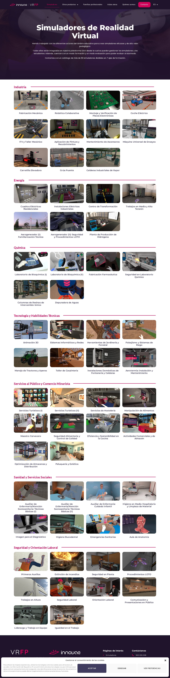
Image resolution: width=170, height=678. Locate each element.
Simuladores (52, 4)
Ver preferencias (152, 668)
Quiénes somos (128, 4)
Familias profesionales (92, 4)
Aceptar (92, 668)
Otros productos (69, 4)
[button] (165, 660)
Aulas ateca (112, 4)
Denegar (122, 668)
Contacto (144, 4)
